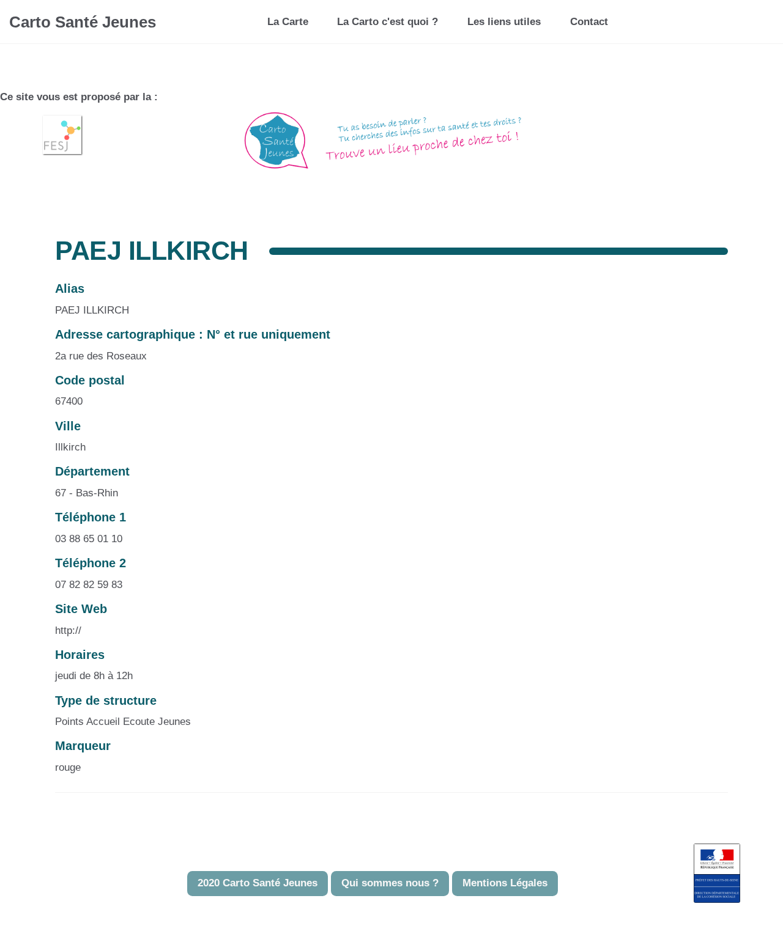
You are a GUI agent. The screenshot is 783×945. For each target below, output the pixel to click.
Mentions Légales (504, 883)
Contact (589, 22)
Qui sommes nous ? (390, 883)
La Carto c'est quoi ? (387, 22)
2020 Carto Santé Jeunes (257, 883)
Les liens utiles (504, 22)
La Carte (287, 22)
